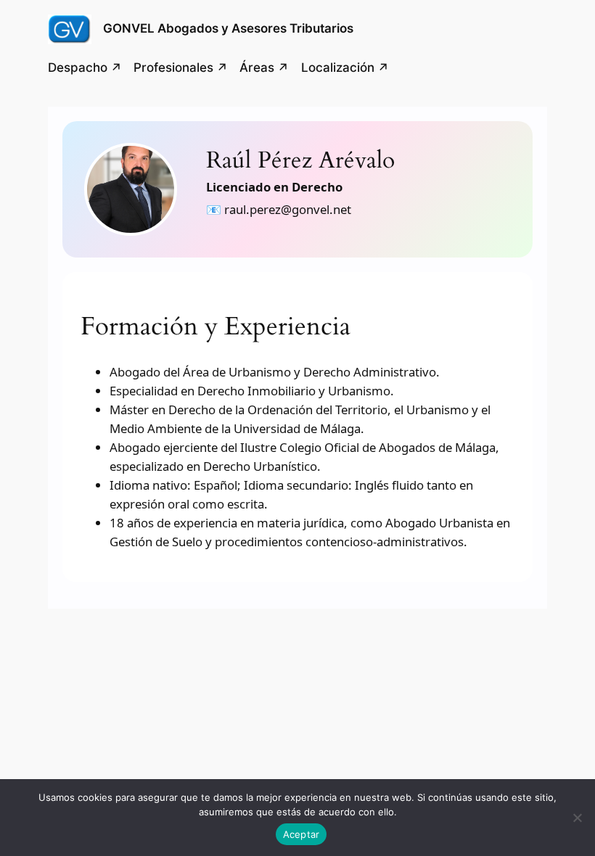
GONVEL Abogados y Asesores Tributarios (228, 28)
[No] (577, 817)
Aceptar (301, 834)
